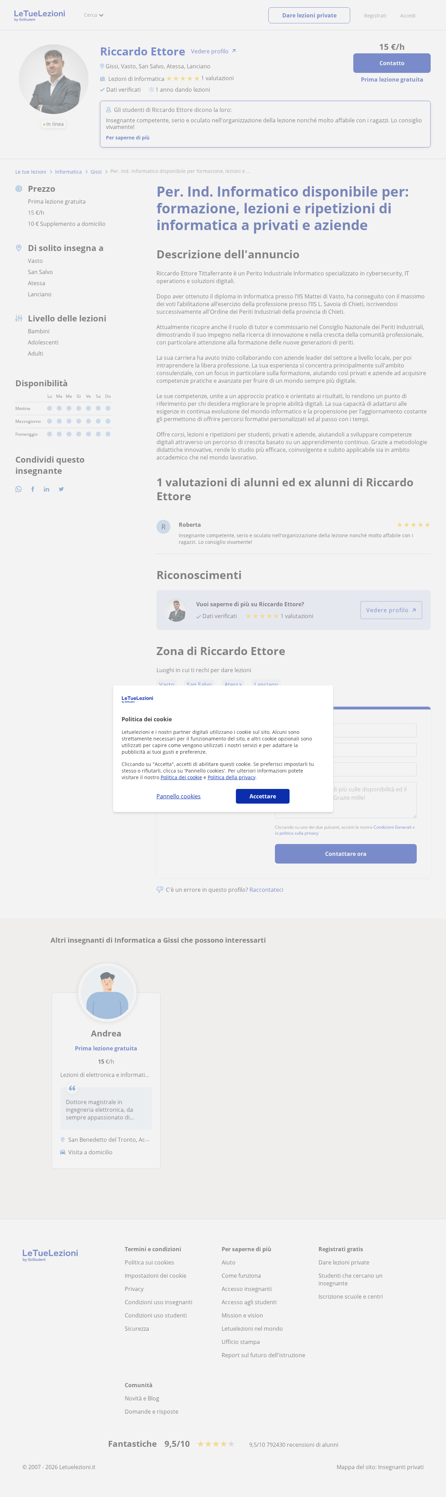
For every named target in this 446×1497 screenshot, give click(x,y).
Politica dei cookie (181, 777)
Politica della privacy (231, 777)
